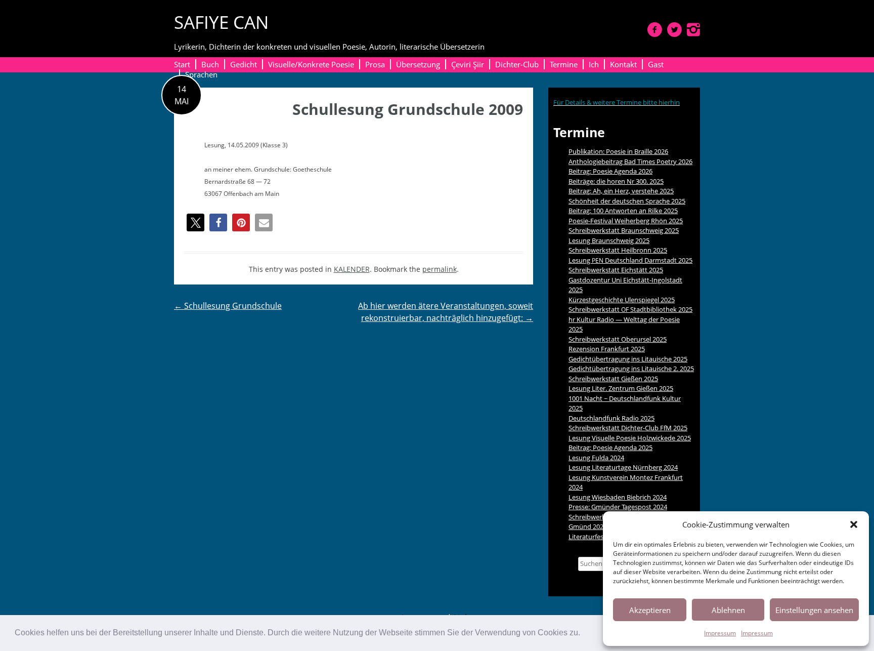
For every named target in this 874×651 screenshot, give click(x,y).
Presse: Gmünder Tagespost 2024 (618, 506)
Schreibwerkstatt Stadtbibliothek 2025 (630, 309)
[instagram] (693, 29)
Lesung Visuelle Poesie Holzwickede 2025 (630, 437)
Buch (210, 64)
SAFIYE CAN (221, 22)
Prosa (375, 64)
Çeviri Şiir (467, 64)
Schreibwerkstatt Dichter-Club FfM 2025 (628, 427)
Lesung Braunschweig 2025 (609, 240)
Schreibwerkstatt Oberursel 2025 (618, 339)
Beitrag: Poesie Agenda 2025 (610, 447)
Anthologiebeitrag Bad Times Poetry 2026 (630, 161)
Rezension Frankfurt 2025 (607, 348)
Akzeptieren (650, 610)
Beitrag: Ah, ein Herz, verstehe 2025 (621, 190)
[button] (583, 633)
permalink (439, 269)
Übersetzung (418, 64)
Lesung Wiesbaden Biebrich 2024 (618, 497)
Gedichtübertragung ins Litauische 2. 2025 (631, 368)
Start (182, 64)
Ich (594, 64)
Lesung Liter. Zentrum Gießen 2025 (621, 388)
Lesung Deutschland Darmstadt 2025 (630, 260)
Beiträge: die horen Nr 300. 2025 (616, 181)
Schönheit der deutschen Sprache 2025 (627, 201)
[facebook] (654, 29)
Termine (564, 64)
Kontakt (623, 64)
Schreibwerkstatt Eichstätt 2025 (616, 269)
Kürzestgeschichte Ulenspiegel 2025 (622, 299)
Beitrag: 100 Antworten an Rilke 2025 (623, 210)
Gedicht (243, 64)
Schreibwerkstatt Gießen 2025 (613, 378)
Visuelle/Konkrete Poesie (311, 64)
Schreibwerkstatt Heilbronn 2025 (618, 250)
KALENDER (352, 269)
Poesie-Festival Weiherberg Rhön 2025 (626, 220)
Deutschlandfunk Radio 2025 (611, 418)
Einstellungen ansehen (814, 610)
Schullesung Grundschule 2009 (407, 109)
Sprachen (201, 74)
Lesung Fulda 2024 (596, 457)
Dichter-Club (517, 64)
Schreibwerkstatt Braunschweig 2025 (624, 230)
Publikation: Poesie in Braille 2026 (618, 151)
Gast (656, 64)
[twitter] (674, 29)
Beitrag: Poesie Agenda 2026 (610, 171)
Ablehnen (728, 610)
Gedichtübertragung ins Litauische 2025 (628, 358)
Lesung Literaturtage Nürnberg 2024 (623, 467)
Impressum (720, 633)
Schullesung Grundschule (228, 305)
